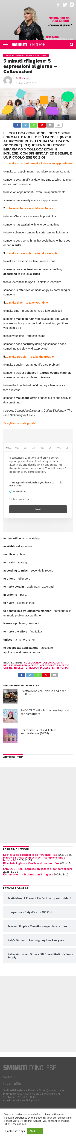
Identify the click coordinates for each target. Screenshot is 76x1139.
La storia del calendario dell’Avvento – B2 (30, 854)
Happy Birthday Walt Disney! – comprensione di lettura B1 (34, 859)
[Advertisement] (38, 805)
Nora (22, 78)
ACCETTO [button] (35, 1130)
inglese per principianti (56, 667)
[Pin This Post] (42, 124)
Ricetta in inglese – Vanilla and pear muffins (31, 863)
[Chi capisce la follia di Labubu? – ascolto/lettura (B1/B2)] (10, 736)
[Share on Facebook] (17, 124)
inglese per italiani (26, 667)
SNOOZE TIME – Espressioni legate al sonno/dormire (37, 868)
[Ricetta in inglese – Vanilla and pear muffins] (10, 696)
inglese (33, 665)
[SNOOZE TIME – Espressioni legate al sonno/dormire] (10, 716)
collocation (33, 662)
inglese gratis (48, 665)
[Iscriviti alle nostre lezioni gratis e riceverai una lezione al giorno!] (60, 22)
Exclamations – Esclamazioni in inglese (28, 874)
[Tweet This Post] (25, 124)
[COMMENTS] (58, 124)
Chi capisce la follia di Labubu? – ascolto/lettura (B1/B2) (41, 732)
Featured (20, 665)
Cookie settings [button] (15, 1130)
